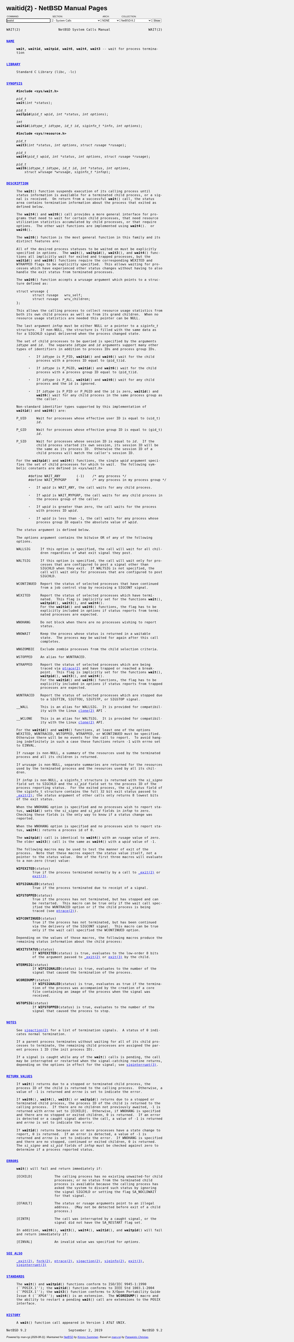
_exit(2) (24, 795)
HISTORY (13, 1315)
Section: (58, 16)
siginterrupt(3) (141, 1065)
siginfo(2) (114, 1261)
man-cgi (116, 1337)
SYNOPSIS (14, 83)
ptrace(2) (71, 668)
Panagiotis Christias (136, 1337)
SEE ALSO (14, 1253)
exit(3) (39, 876)
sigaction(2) (36, 1030)
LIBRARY (13, 64)
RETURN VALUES (19, 1076)
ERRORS (12, 1161)
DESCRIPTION (17, 183)
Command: (14, 16)
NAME (10, 41)
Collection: (129, 16)
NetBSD (68, 1337)
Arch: (108, 16)
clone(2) (86, 711)
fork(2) (43, 1261)
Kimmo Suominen (88, 1337)
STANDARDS (15, 1276)
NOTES (11, 1022)
